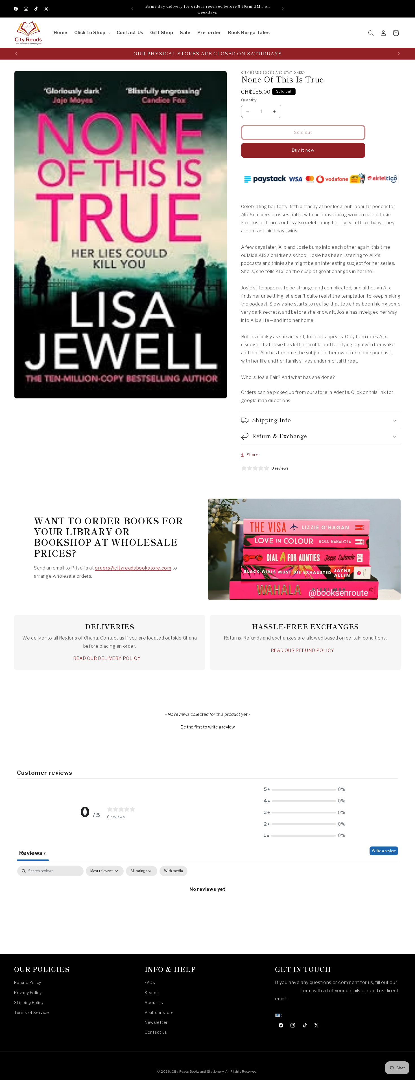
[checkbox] (173, 871)
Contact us (156, 1032)
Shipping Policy (29, 1002)
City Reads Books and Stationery (198, 1072)
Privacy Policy (28, 992)
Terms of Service (31, 1012)
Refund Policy (27, 982)
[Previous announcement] (132, 8)
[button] (92, 33)
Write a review (384, 851)
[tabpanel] (207, 908)
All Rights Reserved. (241, 1072)
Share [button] (253, 455)
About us (154, 1002)
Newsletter (156, 1022)
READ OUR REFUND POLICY (302, 650)
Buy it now (303, 150)
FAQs (150, 982)
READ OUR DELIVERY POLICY (107, 658)
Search (152, 992)
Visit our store (159, 1012)
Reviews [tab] (33, 853)
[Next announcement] (283, 8)
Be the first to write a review (207, 727)
